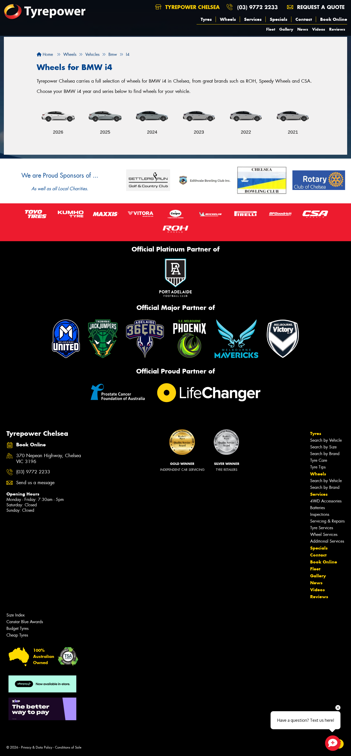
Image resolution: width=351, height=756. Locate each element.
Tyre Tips (318, 467)
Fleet (270, 29)
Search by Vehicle (326, 440)
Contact (303, 19)
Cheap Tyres (17, 635)
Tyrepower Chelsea (191, 7)
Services (253, 19)
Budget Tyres (17, 628)
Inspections (319, 514)
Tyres (206, 19)
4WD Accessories (325, 501)
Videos (318, 29)
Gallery (286, 29)
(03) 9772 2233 (257, 7)
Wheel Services (323, 534)
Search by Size (323, 447)
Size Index (15, 615)
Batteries (317, 507)
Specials (278, 19)
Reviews (337, 29)
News (302, 29)
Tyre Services (321, 528)
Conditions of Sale (68, 747)
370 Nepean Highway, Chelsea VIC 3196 (48, 459)
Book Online (333, 19)
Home (47, 54)
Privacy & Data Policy (36, 747)
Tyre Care (318, 460)
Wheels (228, 19)
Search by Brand (324, 453)
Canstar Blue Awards (24, 621)
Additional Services (327, 541)
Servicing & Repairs (327, 521)
